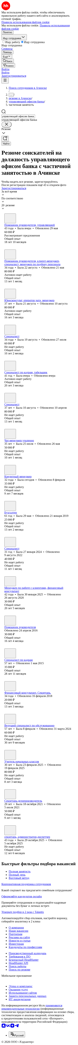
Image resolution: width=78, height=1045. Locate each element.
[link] (7, 61)
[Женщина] (10, 218)
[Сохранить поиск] (5, 139)
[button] (5, 69)
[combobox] (18, 116)
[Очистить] (6, 124)
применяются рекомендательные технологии (31, 1007)
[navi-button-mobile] (5, 80)
